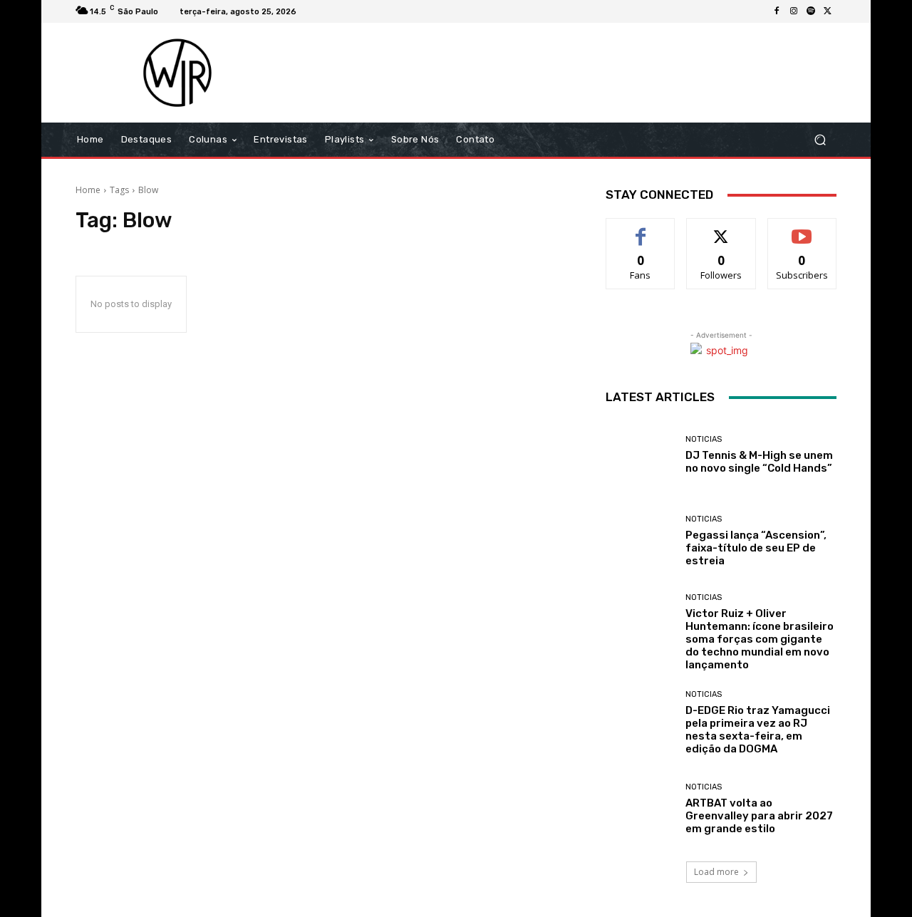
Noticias (703, 439)
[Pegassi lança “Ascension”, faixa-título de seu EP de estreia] (640, 541)
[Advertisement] (575, 73)
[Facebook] (776, 11)
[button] (819, 140)
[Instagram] (793, 11)
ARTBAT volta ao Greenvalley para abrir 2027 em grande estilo (759, 816)
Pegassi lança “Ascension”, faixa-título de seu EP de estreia (755, 548)
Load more (716, 872)
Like (641, 229)
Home (88, 190)
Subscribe (802, 229)
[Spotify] (810, 11)
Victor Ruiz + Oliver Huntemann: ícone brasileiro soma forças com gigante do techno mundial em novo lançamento (759, 639)
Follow (721, 229)
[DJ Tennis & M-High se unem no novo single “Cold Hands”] (640, 454)
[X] (827, 11)
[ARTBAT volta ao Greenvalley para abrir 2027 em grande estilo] (640, 809)
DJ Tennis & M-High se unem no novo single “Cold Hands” (759, 462)
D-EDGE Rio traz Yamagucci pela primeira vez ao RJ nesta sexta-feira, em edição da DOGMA (757, 729)
